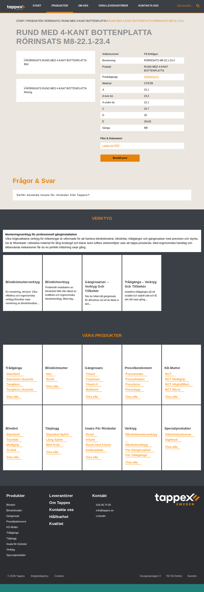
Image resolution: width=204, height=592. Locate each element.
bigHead (171, 439)
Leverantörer (61, 495)
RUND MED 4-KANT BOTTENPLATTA (84, 21)
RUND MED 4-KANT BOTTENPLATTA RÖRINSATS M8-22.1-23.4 (146, 21)
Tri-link (11, 450)
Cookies (59, 576)
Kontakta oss (61, 509)
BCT (168, 374)
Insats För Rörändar (101, 428)
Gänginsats (94, 368)
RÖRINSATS (53, 21)
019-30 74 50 (103, 505)
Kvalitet (56, 524)
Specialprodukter (178, 428)
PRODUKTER (35, 21)
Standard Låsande (20, 379)
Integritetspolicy (39, 576)
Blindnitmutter (57, 368)
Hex (49, 374)
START (20, 21)
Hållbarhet (58, 516)
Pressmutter (134, 374)
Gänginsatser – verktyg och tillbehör (97, 286)
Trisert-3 (92, 384)
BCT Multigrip (175, 379)
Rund (50, 379)
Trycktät (12, 439)
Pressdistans (135, 379)
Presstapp (133, 389)
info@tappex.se (105, 510)
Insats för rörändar (16, 544)
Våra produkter (102, 335)
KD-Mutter (172, 368)
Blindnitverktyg (57, 282)
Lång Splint (55, 439)
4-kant (91, 439)
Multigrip (13, 444)
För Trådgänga (136, 455)
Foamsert (93, 379)
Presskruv (133, 384)
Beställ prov (120, 158)
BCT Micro (173, 389)
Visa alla (12, 396)
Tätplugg (52, 428)
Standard (13, 374)
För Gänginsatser (138, 450)
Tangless (13, 384)
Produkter (15, 495)
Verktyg (131, 428)
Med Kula (53, 444)
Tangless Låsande (20, 389)
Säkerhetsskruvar (178, 434)
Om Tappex (59, 502)
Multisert (92, 389)
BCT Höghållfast (177, 384)
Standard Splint (57, 434)
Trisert (91, 374)
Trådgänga (14, 368)
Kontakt (99, 495)
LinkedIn (101, 516)
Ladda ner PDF (111, 145)
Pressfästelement (139, 368)
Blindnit (12, 428)
